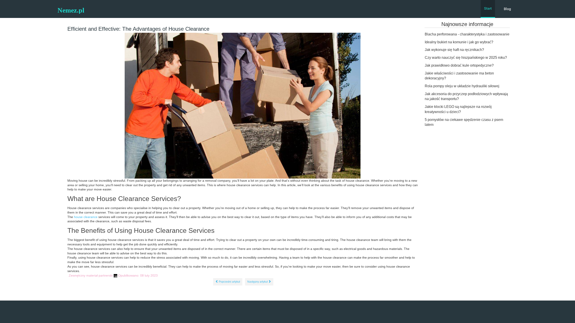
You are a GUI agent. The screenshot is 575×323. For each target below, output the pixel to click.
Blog (507, 9)
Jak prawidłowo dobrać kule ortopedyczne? (459, 65)
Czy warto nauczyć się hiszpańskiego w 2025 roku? (466, 57)
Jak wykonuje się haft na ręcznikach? (454, 50)
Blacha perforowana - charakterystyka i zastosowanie (467, 34)
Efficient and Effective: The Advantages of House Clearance (138, 29)
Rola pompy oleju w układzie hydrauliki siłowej (462, 86)
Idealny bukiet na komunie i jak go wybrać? (459, 42)
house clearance (85, 217)
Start (488, 8)
